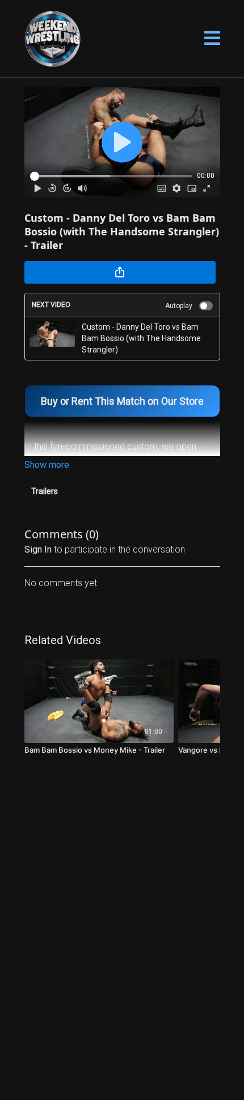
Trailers (44, 491)
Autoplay (178, 306)
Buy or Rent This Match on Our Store (122, 401)
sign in (38, 549)
